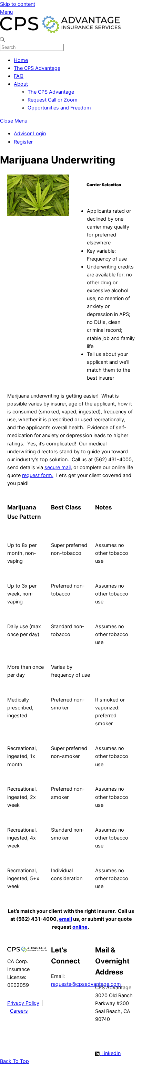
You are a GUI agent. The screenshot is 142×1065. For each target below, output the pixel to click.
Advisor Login (30, 133)
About (21, 84)
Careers (19, 1011)
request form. (37, 475)
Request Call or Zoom (53, 100)
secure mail (57, 467)
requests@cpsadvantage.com (86, 984)
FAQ (18, 76)
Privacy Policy (23, 1003)
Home (21, 60)
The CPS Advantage (37, 68)
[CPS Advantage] (60, 31)
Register (23, 142)
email (65, 919)
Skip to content (17, 4)
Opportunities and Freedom (59, 107)
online (80, 927)
